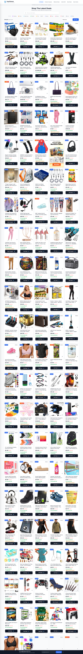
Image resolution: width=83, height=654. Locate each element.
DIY (42, 16)
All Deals (41, 1)
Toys (52, 16)
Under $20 (63, 1)
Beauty (57, 16)
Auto (68, 16)
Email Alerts (75, 1)
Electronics (26, 16)
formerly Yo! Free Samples (10, 2)
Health (63, 16)
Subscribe (59, 652)
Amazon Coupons (48, 1)
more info (49, 4)
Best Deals (69, 1)
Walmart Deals (57, 1)
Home (20, 16)
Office (73, 16)
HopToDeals (10, 1)
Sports (47, 16)
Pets (38, 16)
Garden (33, 16)
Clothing (14, 16)
